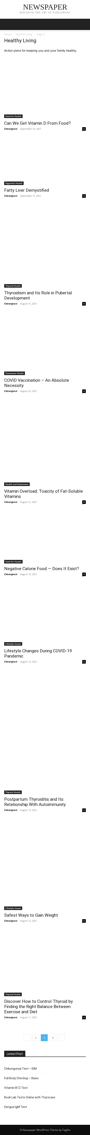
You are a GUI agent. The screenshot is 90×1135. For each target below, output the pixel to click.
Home (7, 34)
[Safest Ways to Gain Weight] (45, 865)
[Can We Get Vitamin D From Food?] (45, 87)
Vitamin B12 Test (16, 1087)
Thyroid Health (13, 285)
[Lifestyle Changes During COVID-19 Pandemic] (45, 615)
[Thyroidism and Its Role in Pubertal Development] (45, 247)
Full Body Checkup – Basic (21, 1078)
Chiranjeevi (10, 128)
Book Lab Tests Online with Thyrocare (29, 1097)
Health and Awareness (16, 484)
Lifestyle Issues (13, 643)
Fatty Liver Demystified (26, 190)
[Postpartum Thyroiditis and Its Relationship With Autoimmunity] (45, 733)
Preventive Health (14, 373)
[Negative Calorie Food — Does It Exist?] (45, 538)
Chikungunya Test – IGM (20, 1068)
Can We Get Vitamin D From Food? (37, 123)
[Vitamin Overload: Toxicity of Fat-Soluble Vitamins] (45, 444)
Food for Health (13, 116)
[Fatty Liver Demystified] (45, 162)
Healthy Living (24, 34)
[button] (7, 24)
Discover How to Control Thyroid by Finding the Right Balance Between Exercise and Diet (38, 1006)
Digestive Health (13, 183)
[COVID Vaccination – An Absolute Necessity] (45, 344)
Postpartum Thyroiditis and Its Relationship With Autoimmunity (35, 802)
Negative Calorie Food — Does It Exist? (41, 568)
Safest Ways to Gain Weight (31, 915)
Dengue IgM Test (15, 1107)
